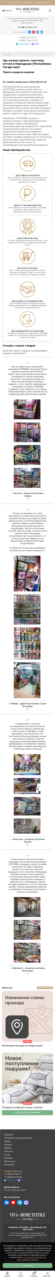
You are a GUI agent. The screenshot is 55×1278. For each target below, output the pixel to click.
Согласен (27, 1265)
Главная (6, 54)
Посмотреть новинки (27, 1112)
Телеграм (24, 44)
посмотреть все (45, 988)
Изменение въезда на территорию (22, 1045)
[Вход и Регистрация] (50, 10)
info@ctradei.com (28, 27)
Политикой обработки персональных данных (31, 1258)
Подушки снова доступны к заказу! (22, 1107)
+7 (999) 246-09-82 (27, 40)
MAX (36, 44)
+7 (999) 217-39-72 (27, 37)
